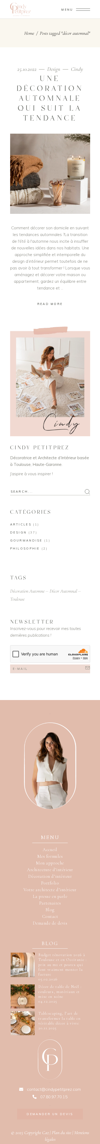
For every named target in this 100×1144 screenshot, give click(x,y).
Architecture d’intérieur (50, 869)
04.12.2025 (47, 1001)
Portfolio (50, 883)
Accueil (50, 849)
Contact (50, 916)
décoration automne (27, 591)
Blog (50, 910)
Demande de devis (50, 923)
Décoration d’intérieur (50, 876)
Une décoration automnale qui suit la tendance (50, 99)
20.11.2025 (47, 1028)
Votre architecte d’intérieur (49, 889)
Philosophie (25, 548)
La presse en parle (50, 896)
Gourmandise (26, 540)
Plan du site (61, 1132)
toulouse (17, 599)
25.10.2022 (27, 69)
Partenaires (50, 903)
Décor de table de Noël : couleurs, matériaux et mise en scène (60, 991)
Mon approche (50, 863)
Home (29, 33)
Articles (20, 524)
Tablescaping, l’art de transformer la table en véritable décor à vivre (59, 1018)
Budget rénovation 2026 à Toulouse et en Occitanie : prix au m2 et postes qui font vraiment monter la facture (62, 965)
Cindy (77, 69)
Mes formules (50, 856)
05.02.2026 (48, 979)
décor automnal (63, 591)
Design (53, 69)
